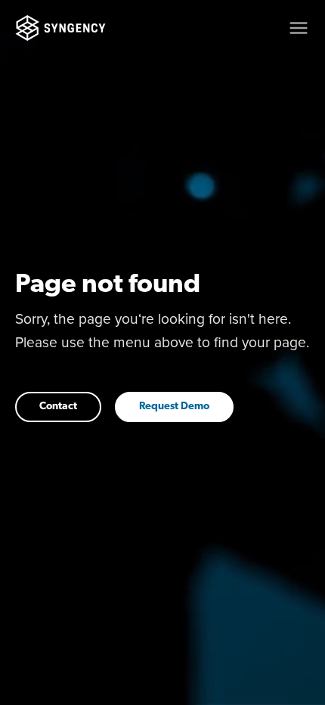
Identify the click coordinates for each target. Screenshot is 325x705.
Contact (58, 406)
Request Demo (174, 406)
